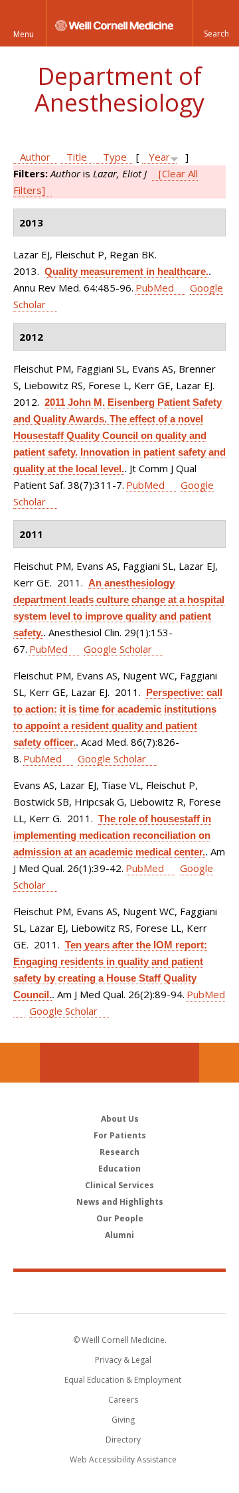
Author (35, 156)
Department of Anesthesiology (119, 89)
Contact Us (219, 1063)
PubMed (154, 287)
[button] (216, 23)
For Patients (120, 1135)
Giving (123, 1419)
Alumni (119, 1235)
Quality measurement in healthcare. (126, 271)
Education (119, 1168)
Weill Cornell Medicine (119, 1292)
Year (159, 156)
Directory (123, 1439)
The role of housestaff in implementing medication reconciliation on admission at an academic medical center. (112, 835)
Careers (123, 1399)
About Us (120, 1118)
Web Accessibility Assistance (123, 1459)
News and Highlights (119, 1201)
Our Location (20, 1063)
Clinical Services (119, 1185)
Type (115, 156)
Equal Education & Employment (122, 1379)
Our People (119, 1218)
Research (119, 1152)
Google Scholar (118, 649)
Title (76, 156)
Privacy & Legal (123, 1359)
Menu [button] (23, 34)
